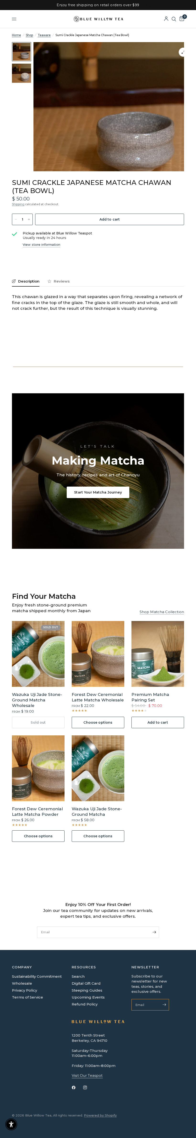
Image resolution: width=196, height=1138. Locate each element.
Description (28, 281)
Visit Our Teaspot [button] (87, 1075)
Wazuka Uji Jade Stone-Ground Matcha (97, 811)
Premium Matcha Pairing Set (150, 697)
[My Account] (166, 19)
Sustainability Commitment (37, 976)
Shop (29, 35)
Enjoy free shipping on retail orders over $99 (98, 5)
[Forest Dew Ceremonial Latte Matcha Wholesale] (98, 654)
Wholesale (22, 983)
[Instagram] (88, 1087)
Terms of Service (27, 997)
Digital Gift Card (86, 983)
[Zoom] (183, 52)
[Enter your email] (154, 932)
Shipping (18, 204)
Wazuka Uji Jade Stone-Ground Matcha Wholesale (37, 700)
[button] (98, 492)
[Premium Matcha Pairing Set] (157, 654)
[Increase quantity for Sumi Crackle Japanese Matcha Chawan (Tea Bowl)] (29, 219)
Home (16, 35)
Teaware (44, 35)
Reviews (62, 281)
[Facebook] (77, 1087)
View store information (41, 244)
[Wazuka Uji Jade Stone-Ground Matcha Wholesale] (38, 654)
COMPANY (22, 967)
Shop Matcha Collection (162, 612)
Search (78, 976)
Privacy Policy (24, 990)
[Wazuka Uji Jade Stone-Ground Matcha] (98, 768)
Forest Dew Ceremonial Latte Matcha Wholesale (98, 697)
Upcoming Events (88, 997)
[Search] (174, 19)
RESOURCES (84, 967)
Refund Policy (85, 1004)
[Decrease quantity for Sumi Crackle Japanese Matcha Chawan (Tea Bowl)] (15, 219)
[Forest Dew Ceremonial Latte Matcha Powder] (38, 768)
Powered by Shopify (100, 1115)
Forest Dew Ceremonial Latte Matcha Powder (37, 811)
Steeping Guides (87, 990)
